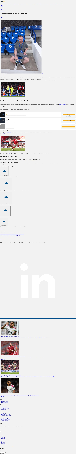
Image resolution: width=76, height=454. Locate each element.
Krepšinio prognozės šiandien (4, 406)
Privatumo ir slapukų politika (4, 402)
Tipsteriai (2, 6)
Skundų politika (3, 443)
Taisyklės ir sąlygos (3, 441)
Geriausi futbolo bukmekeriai (4, 420)
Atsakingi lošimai (3, 437)
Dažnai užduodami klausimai (4, 401)
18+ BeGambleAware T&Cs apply (68, 116)
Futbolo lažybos (3, 229)
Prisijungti (1, 9)
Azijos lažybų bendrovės (4, 413)
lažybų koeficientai (9, 132)
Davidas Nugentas (2, 239)
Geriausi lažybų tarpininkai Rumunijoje (5, 418)
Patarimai (2, 5)
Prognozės (6, 340)
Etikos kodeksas (3, 438)
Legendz (7, 119)
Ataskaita (1, 453)
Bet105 (7, 113)
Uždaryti (3, 453)
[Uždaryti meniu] (2, 10)
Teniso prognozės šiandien (4, 407)
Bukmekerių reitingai (3, 17)
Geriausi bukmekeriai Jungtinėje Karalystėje (6, 415)
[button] (38, 3)
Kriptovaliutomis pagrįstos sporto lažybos (5, 414)
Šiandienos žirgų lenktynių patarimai (5, 408)
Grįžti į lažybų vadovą (2, 11)
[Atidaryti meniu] (0, 10)
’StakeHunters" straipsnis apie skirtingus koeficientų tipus (30, 160)
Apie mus (2, 400)
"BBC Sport (4, 133)
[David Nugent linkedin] (38, 318)
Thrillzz (7, 125)
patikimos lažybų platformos (62, 104)
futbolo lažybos (8, 153)
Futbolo (2, 359)
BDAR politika (3, 442)
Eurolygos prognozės (3, 409)
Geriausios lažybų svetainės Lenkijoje (5, 419)
